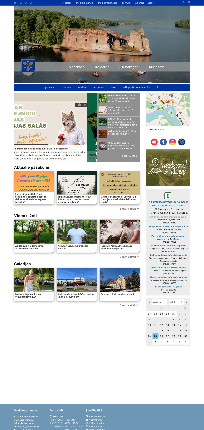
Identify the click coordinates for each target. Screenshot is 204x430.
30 (167, 314)
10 (149, 325)
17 (149, 330)
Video (151, 2)
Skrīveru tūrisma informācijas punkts (168, 245)
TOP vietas (66, 87)
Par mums (126, 2)
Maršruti (82, 87)
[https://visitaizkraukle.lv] (28, 67)
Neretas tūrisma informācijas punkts (168, 268)
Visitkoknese (95, 426)
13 (167, 325)
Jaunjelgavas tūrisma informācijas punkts (168, 226)
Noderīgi (66, 2)
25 (155, 336)
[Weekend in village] (168, 167)
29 (161, 314)
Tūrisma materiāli (83, 2)
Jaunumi (49, 87)
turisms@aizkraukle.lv (28, 426)
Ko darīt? (102, 67)
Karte (113, 87)
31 (173, 314)
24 (149, 336)
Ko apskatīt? (76, 67)
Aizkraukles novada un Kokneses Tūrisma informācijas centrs (168, 204)
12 (161, 325)
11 (155, 325)
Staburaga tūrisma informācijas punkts (168, 255)
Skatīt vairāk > (130, 155)
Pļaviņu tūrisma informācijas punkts (168, 236)
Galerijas (139, 2)
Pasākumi (99, 87)
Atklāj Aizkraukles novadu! (136, 87)
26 (161, 336)
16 (185, 325)
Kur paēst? (157, 67)
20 (167, 330)
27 (149, 314)
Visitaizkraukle (96, 423)
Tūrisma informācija (106, 2)
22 (179, 330)
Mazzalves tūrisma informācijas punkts (168, 277)
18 (155, 330)
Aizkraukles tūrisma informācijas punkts (168, 217)
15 (179, 325)
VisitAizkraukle (97, 416)
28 (155, 314)
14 (173, 325)
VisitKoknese (95, 420)
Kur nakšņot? (129, 67)
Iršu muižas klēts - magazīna (168, 287)
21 (173, 330)
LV (21, 2)
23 (185, 330)
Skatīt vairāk (128, 208)
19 (161, 330)
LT (31, 2)
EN (25, 2)
